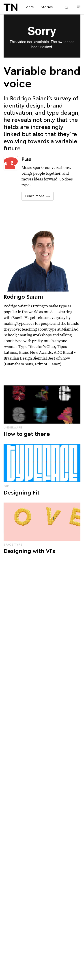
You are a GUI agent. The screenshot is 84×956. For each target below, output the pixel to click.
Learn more (34, 196)
